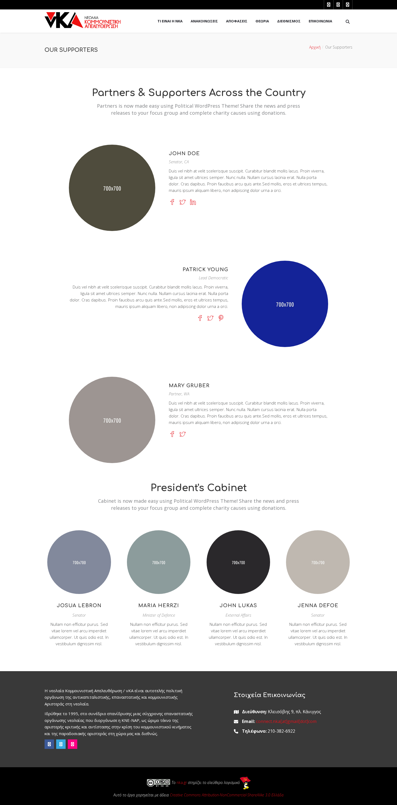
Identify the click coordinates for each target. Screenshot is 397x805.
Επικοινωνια (320, 21)
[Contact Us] (60, 567)
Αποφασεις (236, 21)
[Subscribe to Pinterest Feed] (221, 319)
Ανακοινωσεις (204, 21)
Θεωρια (262, 21)
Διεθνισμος (289, 21)
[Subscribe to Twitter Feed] (182, 203)
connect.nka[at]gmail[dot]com (286, 721)
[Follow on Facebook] (172, 203)
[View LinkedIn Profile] (193, 203)
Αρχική (315, 47)
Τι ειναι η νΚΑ (170, 21)
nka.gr (182, 782)
